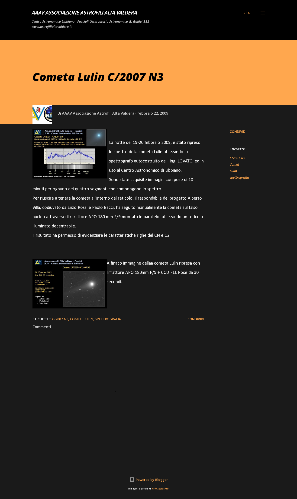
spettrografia (239, 177)
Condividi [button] (238, 131)
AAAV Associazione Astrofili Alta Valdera (84, 13)
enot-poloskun (160, 488)
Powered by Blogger (151, 479)
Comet (234, 164)
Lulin (233, 171)
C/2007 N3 (237, 158)
